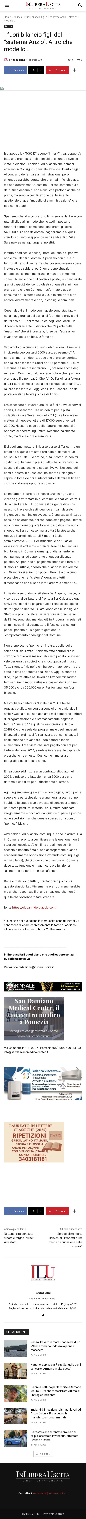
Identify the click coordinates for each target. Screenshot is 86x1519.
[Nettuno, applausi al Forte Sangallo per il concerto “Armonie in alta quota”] (15, 1371)
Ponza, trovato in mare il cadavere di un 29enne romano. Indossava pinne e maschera (55, 1346)
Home (7, 17)
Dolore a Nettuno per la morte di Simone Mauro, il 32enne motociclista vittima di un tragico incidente (56, 1391)
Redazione (18, 59)
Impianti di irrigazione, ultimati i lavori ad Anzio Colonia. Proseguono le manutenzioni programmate (56, 1413)
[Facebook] (43, 1314)
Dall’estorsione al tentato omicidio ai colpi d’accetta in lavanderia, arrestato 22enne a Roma (54, 1436)
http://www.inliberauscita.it (43, 1298)
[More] (74, 70)
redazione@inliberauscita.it (50, 1493)
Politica (18, 17)
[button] (6, 5)
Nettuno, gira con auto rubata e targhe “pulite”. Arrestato (19, 1238)
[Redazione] (6, 60)
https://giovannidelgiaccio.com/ (34, 907)
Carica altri (42, 1453)
